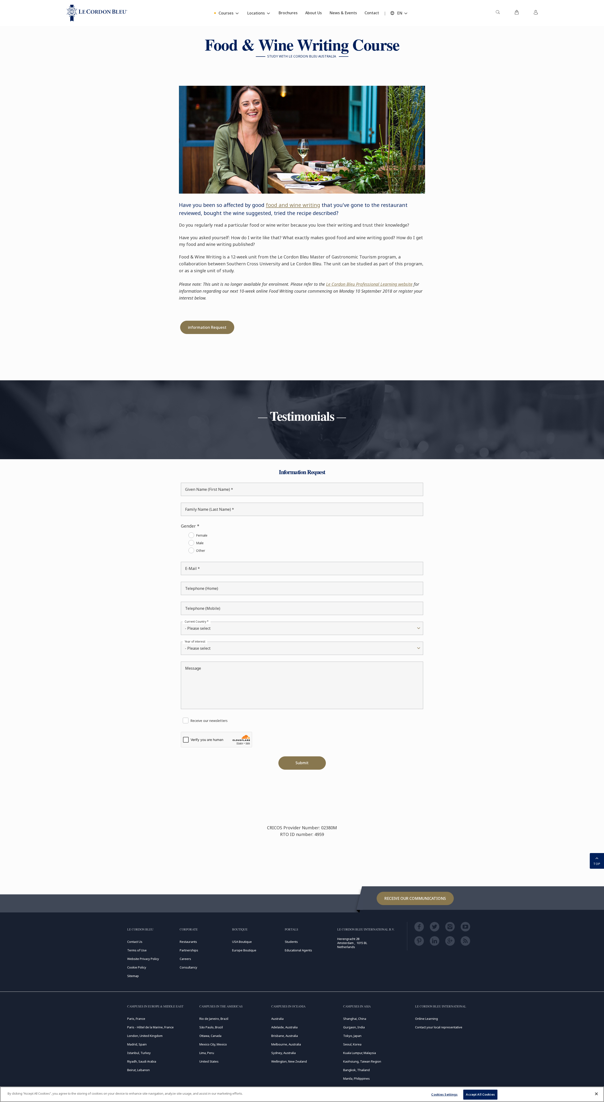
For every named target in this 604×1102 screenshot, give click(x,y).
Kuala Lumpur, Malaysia (359, 1053)
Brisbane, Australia (284, 1036)
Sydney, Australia (283, 1053)
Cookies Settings (444, 1094)
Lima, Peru (206, 1053)
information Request (207, 327)
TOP (596, 864)
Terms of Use (137, 950)
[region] (302, 1094)
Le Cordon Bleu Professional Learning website (369, 284)
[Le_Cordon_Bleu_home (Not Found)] (97, 13)
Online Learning (426, 1018)
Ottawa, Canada (210, 1036)
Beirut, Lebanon (138, 1070)
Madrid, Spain (137, 1044)
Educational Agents (298, 950)
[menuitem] (497, 13)
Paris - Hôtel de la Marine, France (150, 1027)
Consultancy (188, 967)
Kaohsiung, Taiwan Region (362, 1061)
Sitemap (133, 976)
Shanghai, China (354, 1018)
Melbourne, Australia (286, 1044)
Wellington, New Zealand (289, 1061)
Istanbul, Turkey (139, 1053)
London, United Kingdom (145, 1036)
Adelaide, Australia (284, 1027)
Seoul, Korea (352, 1044)
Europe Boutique (244, 950)
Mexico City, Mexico (213, 1044)
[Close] (596, 1093)
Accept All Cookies (480, 1094)
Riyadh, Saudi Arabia (141, 1061)
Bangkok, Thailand (356, 1070)
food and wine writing (293, 204)
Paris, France (136, 1018)
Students (291, 942)
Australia (277, 1018)
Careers (185, 959)
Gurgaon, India (354, 1027)
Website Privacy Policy (143, 959)
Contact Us (134, 942)
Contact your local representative (438, 1027)
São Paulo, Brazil (211, 1027)
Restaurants (188, 942)
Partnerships (189, 950)
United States (209, 1061)
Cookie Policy (136, 967)
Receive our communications (415, 898)
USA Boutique (242, 942)
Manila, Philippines (356, 1078)
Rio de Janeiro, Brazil (213, 1018)
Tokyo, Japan (352, 1036)
